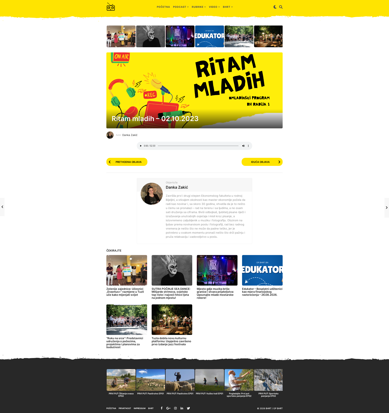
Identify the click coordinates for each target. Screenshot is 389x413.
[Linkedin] (182, 408)
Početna (163, 6)
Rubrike (197, 6)
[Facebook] (162, 408)
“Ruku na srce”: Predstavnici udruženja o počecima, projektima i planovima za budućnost (124, 343)
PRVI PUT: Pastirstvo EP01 (150, 393)
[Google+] (168, 408)
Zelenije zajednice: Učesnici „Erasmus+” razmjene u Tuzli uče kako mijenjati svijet (125, 291)
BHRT (226, 6)
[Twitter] (188, 408)
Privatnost (125, 408)
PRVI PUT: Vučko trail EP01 (209, 393)
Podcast (179, 6)
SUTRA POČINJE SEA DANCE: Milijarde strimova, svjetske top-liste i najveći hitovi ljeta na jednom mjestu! (171, 293)
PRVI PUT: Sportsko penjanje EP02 (268, 394)
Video (213, 6)
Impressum (140, 408)
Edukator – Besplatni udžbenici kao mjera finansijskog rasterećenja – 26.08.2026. (262, 291)
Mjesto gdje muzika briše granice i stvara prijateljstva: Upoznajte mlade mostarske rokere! (215, 293)
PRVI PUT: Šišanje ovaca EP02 (121, 394)
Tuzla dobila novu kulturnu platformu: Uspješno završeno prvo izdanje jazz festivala (171, 341)
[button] (275, 7)
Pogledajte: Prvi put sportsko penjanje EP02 (239, 394)
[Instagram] (175, 408)
